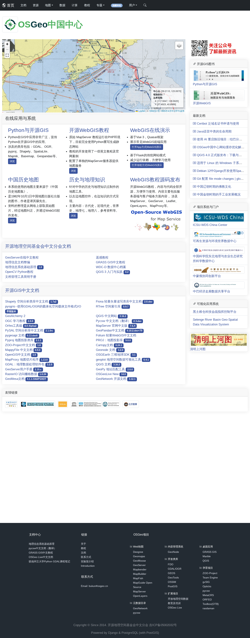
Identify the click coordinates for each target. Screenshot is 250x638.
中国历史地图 (23, 179)
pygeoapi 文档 (21, 335)
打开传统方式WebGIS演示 (147, 165)
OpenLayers (140, 595)
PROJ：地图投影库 (113, 340)
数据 (62, 5)
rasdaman (208, 608)
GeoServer (139, 565)
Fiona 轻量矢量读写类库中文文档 (124, 301)
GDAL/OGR (174, 568)
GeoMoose (139, 560)
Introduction (88, 565)
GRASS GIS (210, 551)
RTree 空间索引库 (112, 306)
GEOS (171, 573)
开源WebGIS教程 (89, 130)
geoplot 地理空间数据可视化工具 (122, 359)
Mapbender (139, 569)
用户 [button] (132, 5)
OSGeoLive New (111, 374)
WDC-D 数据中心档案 (111, 267)
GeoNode (173, 551)
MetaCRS (208, 595)
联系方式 (86, 557)
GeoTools (173, 577)
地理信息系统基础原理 (23, 267)
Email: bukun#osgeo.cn (94, 585)
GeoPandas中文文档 (119, 330)
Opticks (207, 586)
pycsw (136, 612)
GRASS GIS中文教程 (110, 262)
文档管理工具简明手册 (20, 277)
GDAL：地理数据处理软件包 (28, 364)
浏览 (12, 161)
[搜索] (145, 5)
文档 (23, 5)
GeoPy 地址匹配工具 (114, 369)
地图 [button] (48, 5)
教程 (87, 5)
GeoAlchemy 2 (15, 316)
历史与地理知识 (87, 179)
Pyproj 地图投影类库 (23, 340)
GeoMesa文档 (25, 379)
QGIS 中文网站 (111, 316)
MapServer (139, 591)
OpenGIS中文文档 (20, 354)
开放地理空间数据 (178, 598)
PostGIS (172, 586)
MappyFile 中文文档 (22, 350)
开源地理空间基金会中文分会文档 (38, 246)
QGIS (206, 560)
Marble (207, 556)
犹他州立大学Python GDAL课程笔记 (49, 561)
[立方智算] (130, 404)
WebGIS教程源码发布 (155, 179)
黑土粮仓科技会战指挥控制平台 (214, 312)
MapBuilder (139, 573)
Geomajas (139, 556)
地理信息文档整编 (17, 262)
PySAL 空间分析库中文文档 (29, 330)
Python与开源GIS (28, 130)
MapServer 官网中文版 (115, 325)
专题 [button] (99, 5)
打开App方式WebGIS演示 (146, 146)
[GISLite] (63, 404)
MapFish (138, 578)
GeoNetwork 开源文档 (115, 379)
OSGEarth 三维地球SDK (115, 354)
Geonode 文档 (109, 350)
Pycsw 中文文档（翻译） (118, 321)
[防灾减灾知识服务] (95, 404)
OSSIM (172, 581)
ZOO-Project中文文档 (23, 345)
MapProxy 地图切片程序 (26, 359)
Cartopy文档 (109, 345)
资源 (36, 5)
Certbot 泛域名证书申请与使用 (217, 123)
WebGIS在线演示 (150, 130)
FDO (170, 564)
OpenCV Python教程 (19, 272)
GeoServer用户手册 (23, 369)
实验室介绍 (87, 561)
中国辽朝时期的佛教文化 (213, 186)
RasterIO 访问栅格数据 (25, 374)
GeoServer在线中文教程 (22, 257)
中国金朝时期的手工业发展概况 (218, 194)
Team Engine (210, 577)
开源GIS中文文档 (22, 290)
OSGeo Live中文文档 (41, 557)
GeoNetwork (140, 608)
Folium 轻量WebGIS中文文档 (116, 335)
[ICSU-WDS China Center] (38, 404)
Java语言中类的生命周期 (214, 131)
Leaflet (141, 110)
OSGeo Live (175, 607)
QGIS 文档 (108, 364)
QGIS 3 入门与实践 (112, 272)
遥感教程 (102, 257)
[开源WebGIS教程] (11, 404)
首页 (10, 5)
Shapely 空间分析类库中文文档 (30, 301)
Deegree (138, 551)
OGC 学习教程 (19, 321)
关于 (83, 543)
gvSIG (206, 581)
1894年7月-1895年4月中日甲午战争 (166, 110)
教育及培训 (174, 603)
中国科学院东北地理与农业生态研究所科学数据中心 (218, 258)
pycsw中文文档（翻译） (42, 548)
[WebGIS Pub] (156, 220)
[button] (7, 44)
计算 (75, 5)
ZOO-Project (210, 573)
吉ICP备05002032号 (163, 625)
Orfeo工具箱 (20, 325)
